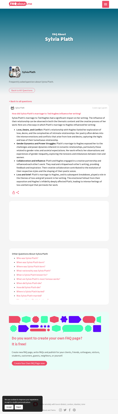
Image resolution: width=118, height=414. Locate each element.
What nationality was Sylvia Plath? (34, 270)
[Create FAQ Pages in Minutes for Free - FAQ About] (20, 4)
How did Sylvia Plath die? (29, 287)
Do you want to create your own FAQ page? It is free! (47, 341)
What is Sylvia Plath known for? (32, 274)
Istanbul (77, 404)
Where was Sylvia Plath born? (31, 266)
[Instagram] (60, 410)
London (70, 404)
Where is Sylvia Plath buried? (31, 291)
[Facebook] (69, 410)
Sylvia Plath (28, 72)
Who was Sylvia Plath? (27, 258)
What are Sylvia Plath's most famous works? (38, 278)
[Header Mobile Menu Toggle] (105, 4)
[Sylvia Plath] (14, 72)
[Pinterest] (74, 410)
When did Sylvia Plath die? (29, 283)
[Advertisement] (59, 221)
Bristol (63, 404)
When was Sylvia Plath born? (31, 262)
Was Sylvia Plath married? (29, 295)
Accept (9, 407)
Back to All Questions (22, 90)
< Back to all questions (20, 101)
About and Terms (49, 410)
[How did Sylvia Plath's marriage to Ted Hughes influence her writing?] (13, 192)
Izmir (83, 404)
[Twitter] (65, 410)
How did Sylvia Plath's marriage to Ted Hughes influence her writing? (46, 113)
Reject (18, 407)
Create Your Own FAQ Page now (29, 363)
